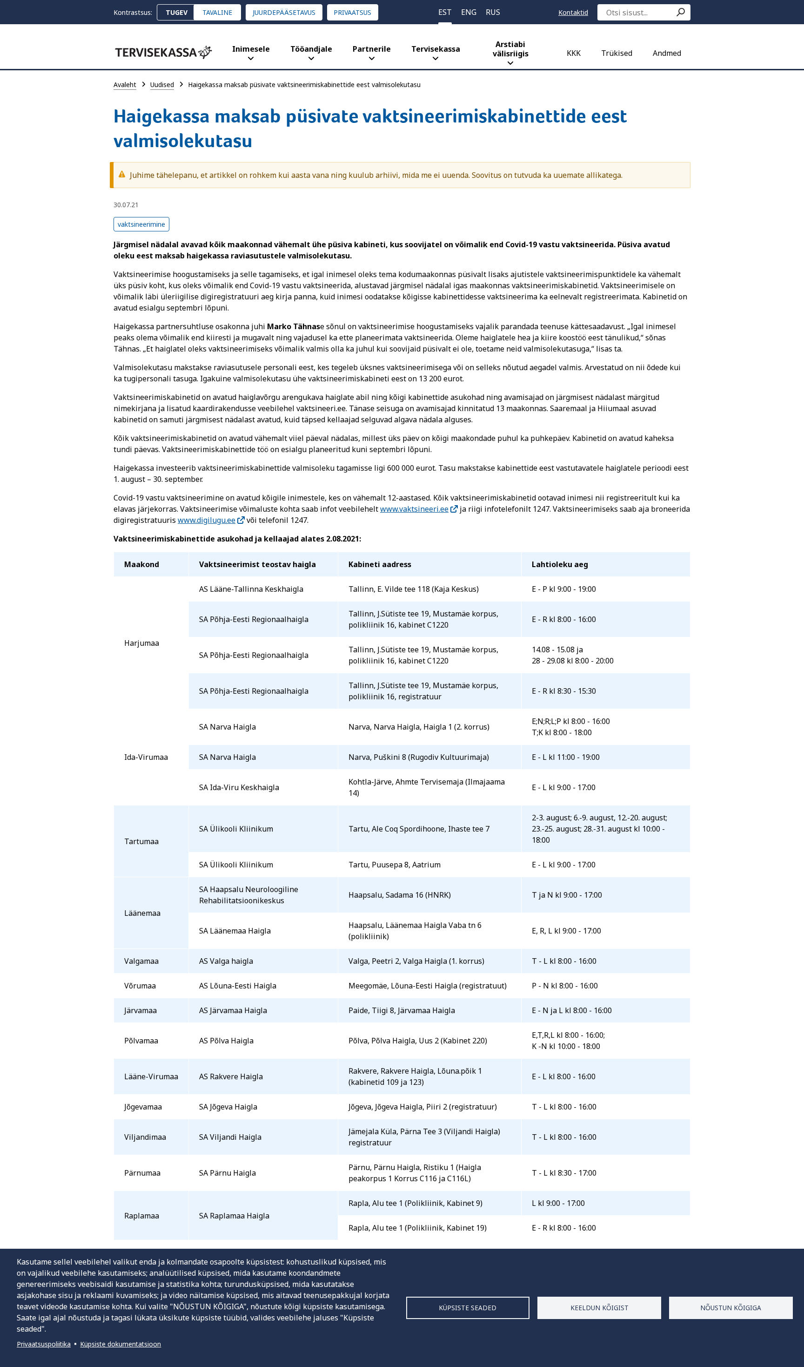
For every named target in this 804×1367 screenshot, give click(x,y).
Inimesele (251, 49)
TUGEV (177, 12)
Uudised (162, 84)
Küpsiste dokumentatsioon (120, 1344)
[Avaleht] (164, 52)
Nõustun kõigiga (730, 1307)
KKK (574, 53)
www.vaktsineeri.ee (414, 509)
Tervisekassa (435, 49)
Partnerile (372, 49)
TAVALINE (217, 12)
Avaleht (125, 84)
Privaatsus (352, 12)
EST (445, 12)
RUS (493, 12)
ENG (468, 12)
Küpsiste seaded (467, 1307)
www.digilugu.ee (206, 520)
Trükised (616, 53)
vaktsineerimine (141, 224)
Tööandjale (311, 49)
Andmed (667, 53)
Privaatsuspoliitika (44, 1344)
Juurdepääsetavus (284, 12)
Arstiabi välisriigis (511, 49)
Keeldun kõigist (599, 1307)
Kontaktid (573, 12)
